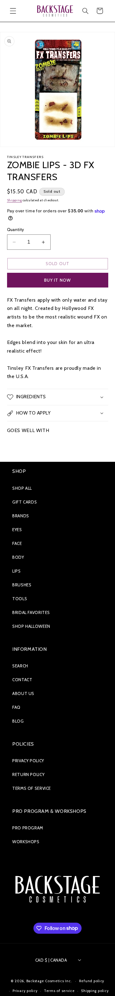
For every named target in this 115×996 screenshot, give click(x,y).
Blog (18, 721)
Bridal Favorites (31, 612)
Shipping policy (95, 991)
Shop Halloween (31, 626)
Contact (22, 679)
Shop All (22, 488)
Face (17, 543)
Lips (16, 571)
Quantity (15, 229)
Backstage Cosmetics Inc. (49, 981)
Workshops (26, 841)
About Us (23, 693)
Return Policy (28, 774)
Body (18, 557)
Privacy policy (25, 991)
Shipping (14, 200)
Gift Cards (24, 502)
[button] (13, 11)
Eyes (17, 529)
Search (20, 665)
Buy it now (57, 280)
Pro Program (27, 827)
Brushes (21, 584)
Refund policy (92, 981)
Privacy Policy (28, 760)
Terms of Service (31, 788)
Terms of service (59, 991)
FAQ (16, 707)
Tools (19, 598)
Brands (20, 515)
